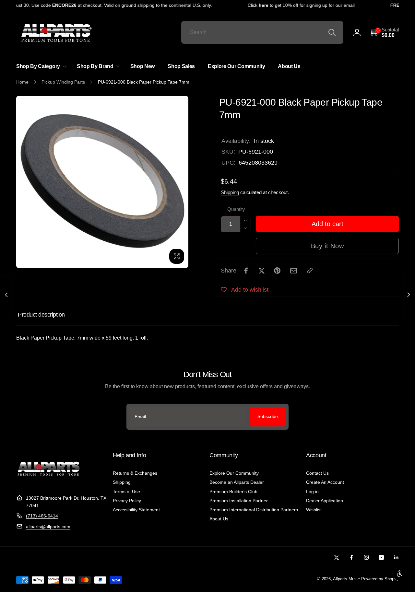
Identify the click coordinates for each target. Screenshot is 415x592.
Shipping (230, 192)
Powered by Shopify (380, 579)
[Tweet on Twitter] (261, 270)
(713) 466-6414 (42, 515)
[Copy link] (310, 270)
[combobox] (262, 32)
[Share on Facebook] (246, 270)
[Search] (332, 32)
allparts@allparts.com (48, 526)
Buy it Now (327, 246)
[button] (385, 32)
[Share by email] (294, 271)
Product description (41, 314)
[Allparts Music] (48, 482)
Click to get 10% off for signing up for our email (297, 5)
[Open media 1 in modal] (102, 182)
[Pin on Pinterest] (277, 270)
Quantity (236, 209)
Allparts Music (346, 579)
